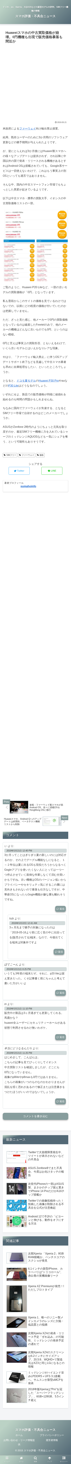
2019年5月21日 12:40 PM (19, 850)
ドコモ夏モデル (26, 380)
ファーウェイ (27, 128)
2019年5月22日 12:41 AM (24, 923)
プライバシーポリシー (52, 1435)
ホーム (19, 1435)
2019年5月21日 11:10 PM (19, 1008)
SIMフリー (11, 455)
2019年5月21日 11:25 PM (19, 1053)
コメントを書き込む (35, 1116)
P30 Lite (13, 385)
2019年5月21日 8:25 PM (19, 969)
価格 (41, 455)
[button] (64, 745)
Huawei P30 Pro (49, 380)
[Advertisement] (35, 82)
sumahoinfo (28, 486)
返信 (61, 908)
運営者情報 (52, 1440)
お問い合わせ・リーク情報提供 (19, 1442)
